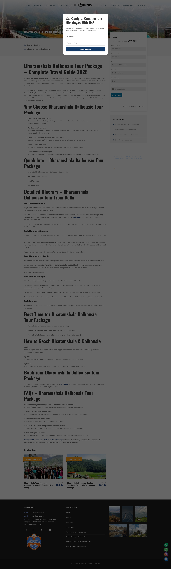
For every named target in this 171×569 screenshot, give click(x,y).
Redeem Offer (85, 49)
